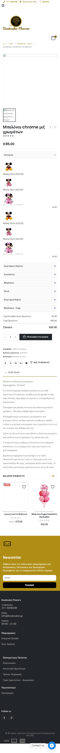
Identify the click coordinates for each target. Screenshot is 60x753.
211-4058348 (9, 607)
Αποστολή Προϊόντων (14, 668)
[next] (55, 127)
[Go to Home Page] (4, 43)
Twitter (10, 363)
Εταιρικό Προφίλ (10, 638)
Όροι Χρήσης (8, 644)
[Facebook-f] (4, 718)
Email (26, 363)
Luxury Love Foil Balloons (15, 514)
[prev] (51, 127)
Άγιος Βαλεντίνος (20, 511)
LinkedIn (16, 363)
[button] (50, 476)
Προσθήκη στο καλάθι (37, 337)
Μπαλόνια (17, 357)
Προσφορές (7, 693)
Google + (21, 363)
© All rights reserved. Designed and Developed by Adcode (30, 734)
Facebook (5, 363)
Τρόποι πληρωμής (12, 674)
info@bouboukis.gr (12, 615)
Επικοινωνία (9, 663)
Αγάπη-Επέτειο (8, 511)
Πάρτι (24, 357)
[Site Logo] (16, 22)
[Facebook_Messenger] (52, 745)
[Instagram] (11, 718)
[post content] (15, 495)
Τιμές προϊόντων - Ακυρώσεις (18, 680)
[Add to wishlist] (24, 487)
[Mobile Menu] (3, 5)
